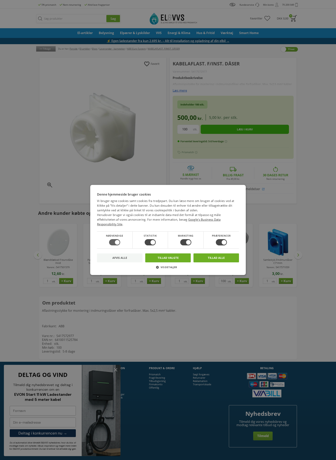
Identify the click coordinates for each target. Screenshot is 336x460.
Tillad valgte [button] (168, 258)
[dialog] (168, 230)
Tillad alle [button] (216, 258)
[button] (168, 268)
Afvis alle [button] (119, 258)
